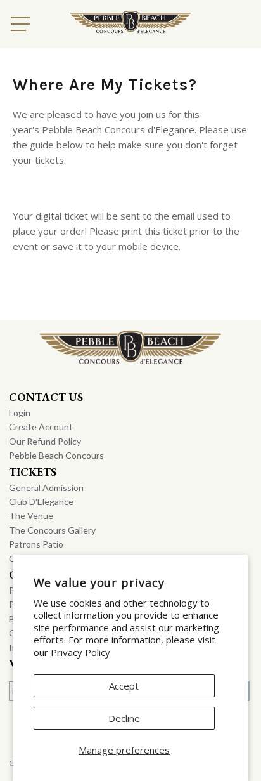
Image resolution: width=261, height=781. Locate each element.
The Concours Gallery (52, 530)
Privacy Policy (80, 652)
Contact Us (46, 397)
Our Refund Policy (45, 441)
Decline (124, 718)
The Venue (31, 515)
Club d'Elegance (41, 501)
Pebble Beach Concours (56, 455)
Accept (124, 685)
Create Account (41, 426)
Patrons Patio (36, 544)
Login (19, 412)
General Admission (46, 487)
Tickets (32, 471)
